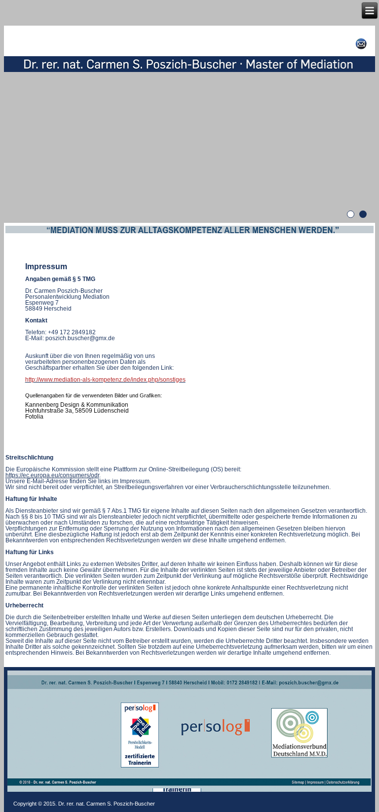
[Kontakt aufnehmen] (361, 43)
